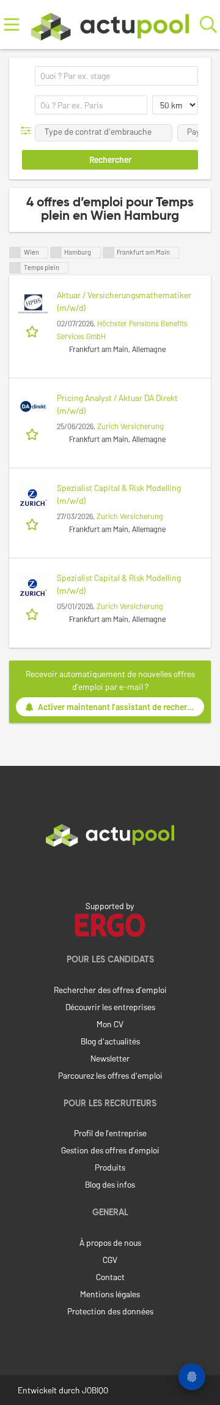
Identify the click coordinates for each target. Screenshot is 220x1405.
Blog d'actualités (110, 1041)
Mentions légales (110, 1294)
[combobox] (116, 76)
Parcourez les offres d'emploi (110, 1075)
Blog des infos (110, 1184)
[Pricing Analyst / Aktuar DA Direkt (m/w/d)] (33, 406)
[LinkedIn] (110, 872)
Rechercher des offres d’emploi (110, 989)
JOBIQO (95, 1390)
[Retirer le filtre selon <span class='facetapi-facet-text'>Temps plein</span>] (15, 268)
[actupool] (110, 24)
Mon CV (110, 1024)
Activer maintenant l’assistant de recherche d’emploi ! (121, 707)
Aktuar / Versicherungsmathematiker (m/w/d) (124, 301)
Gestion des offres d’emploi (110, 1150)
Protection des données (110, 1311)
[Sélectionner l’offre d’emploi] (33, 330)
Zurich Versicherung (130, 426)
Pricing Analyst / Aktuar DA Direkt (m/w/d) (117, 404)
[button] (28, 130)
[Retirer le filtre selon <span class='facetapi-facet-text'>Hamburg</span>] (56, 252)
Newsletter (110, 1058)
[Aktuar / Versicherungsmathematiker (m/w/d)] (33, 303)
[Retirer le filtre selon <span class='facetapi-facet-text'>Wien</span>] (15, 252)
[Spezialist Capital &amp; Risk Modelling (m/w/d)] (33, 496)
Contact (110, 1277)
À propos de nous (110, 1242)
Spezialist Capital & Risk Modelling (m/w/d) (119, 494)
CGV (110, 1259)
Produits (110, 1167)
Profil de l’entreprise (110, 1133)
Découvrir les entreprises (110, 1007)
